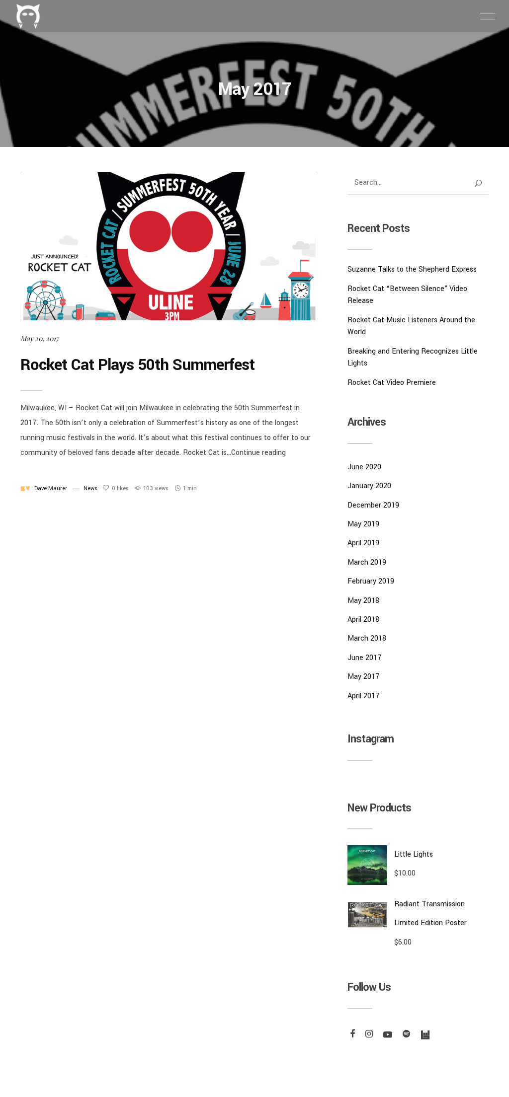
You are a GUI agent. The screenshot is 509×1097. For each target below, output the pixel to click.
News (90, 488)
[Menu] (487, 16)
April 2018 (363, 619)
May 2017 (363, 676)
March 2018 (366, 638)
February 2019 (370, 581)
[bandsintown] (423, 1035)
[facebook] (351, 1035)
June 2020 (364, 467)
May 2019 (363, 524)
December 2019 (373, 505)
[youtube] (386, 1035)
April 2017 (363, 696)
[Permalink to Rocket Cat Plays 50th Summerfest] (169, 246)
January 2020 (369, 486)
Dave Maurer (50, 488)
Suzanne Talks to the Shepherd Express (412, 269)
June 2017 (364, 658)
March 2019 (366, 562)
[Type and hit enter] (478, 183)
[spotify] (405, 1035)
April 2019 (363, 543)
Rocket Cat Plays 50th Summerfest (137, 365)
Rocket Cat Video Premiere (391, 382)
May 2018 (363, 600)
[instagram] (368, 1035)
